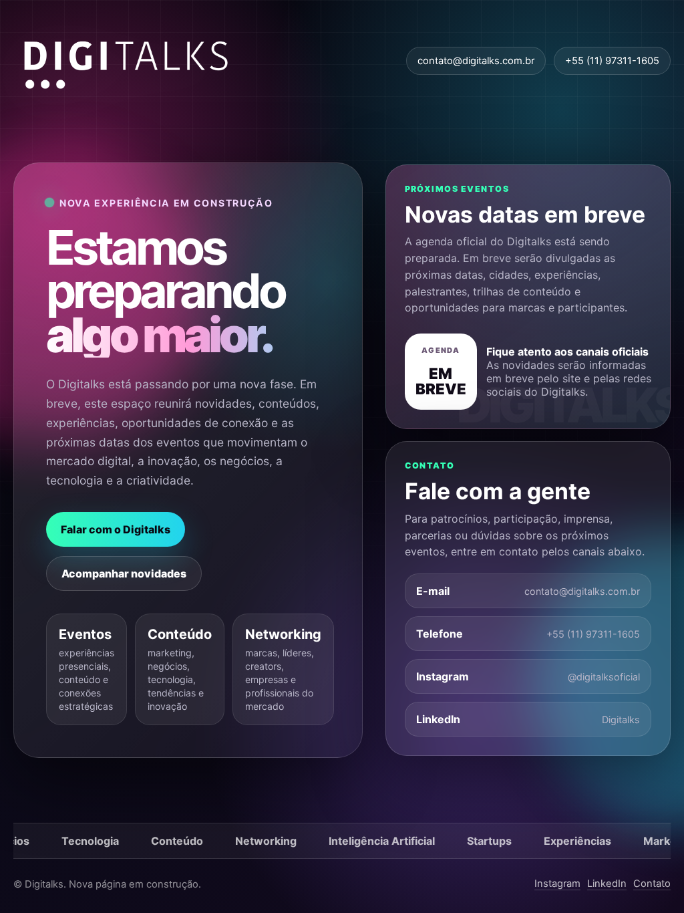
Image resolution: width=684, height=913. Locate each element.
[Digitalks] (126, 61)
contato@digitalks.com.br (475, 61)
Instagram (557, 884)
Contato (652, 884)
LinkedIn (607, 884)
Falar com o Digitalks (115, 529)
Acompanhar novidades (123, 573)
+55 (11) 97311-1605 (612, 61)
